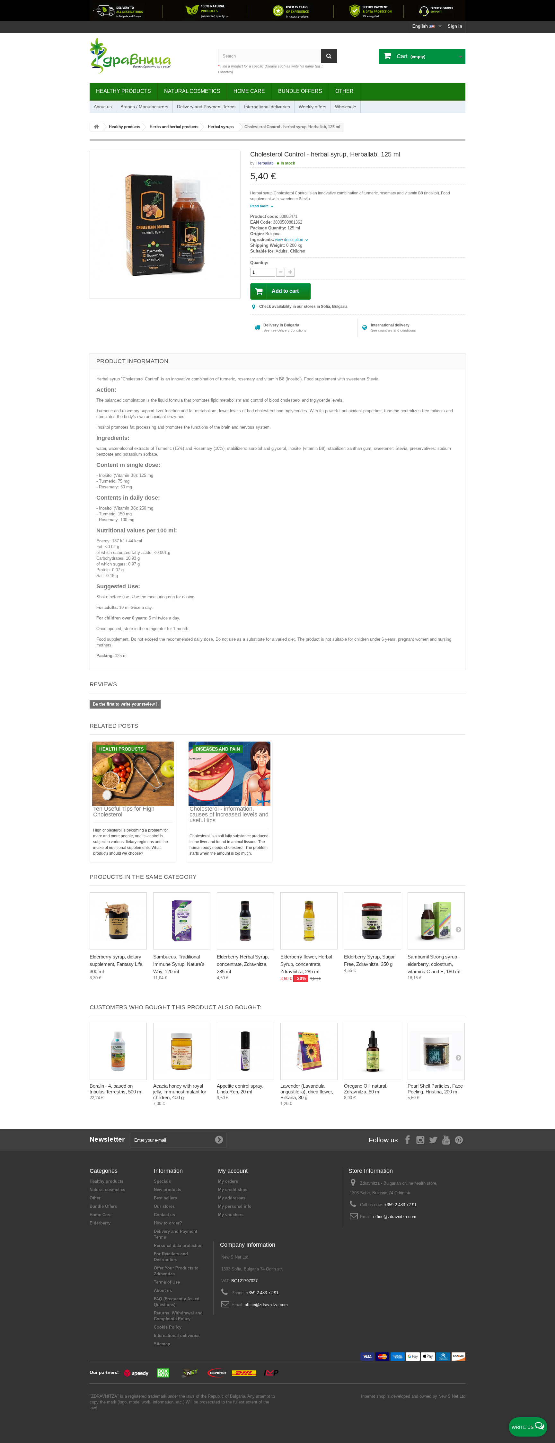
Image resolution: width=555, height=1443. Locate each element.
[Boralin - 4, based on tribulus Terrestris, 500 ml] (118, 1051)
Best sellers (165, 1198)
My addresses (231, 1198)
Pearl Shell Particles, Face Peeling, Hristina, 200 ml (435, 1088)
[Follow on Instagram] (420, 1139)
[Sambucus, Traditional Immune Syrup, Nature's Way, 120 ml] (181, 920)
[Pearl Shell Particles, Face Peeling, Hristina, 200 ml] (436, 1051)
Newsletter (107, 1139)
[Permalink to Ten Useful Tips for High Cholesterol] (133, 774)
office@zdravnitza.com (394, 1216)
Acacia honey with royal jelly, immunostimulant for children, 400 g (179, 1091)
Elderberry (100, 1223)
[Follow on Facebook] (408, 1139)
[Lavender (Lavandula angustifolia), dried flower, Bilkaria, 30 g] (309, 1051)
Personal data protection (178, 1245)
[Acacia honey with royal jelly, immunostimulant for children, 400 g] (181, 1051)
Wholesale (345, 106)
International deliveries (267, 106)
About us (103, 106)
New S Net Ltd (451, 1396)
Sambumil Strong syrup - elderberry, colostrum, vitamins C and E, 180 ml (434, 964)
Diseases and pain (218, 749)
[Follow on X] (433, 1139)
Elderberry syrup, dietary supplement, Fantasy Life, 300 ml (117, 964)
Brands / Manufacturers (144, 106)
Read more (259, 206)
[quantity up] (280, 272)
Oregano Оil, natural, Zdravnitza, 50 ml (365, 1088)
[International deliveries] (277, 10)
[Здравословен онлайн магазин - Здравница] (149, 56)
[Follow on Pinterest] (459, 1139)
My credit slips (232, 1189)
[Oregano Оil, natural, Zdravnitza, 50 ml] (372, 1051)
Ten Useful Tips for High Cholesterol (123, 812)
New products (167, 1189)
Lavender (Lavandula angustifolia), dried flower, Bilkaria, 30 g (306, 1091)
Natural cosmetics (192, 91)
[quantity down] (290, 272)
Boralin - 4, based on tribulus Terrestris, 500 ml (116, 1088)
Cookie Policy (167, 1327)
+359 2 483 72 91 (400, 1204)
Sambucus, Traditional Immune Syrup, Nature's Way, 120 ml (179, 964)
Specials (162, 1181)
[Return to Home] (96, 127)
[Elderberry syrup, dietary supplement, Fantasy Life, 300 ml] (118, 920)
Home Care (249, 91)
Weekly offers (312, 106)
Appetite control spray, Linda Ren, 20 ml (240, 1088)
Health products (121, 749)
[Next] (458, 929)
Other (344, 91)
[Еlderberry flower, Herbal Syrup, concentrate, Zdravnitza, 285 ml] (309, 920)
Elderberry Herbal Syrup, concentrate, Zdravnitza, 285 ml (243, 964)
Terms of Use (167, 1282)
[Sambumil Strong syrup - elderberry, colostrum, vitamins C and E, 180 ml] (436, 920)
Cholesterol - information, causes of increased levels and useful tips (229, 815)
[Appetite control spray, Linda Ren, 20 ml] (245, 1051)
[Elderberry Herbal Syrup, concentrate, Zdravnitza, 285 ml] (245, 920)
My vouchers (230, 1214)
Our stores (164, 1206)
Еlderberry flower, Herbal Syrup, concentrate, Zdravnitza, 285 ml (306, 964)
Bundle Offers (300, 91)
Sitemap (162, 1343)
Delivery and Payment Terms (206, 106)
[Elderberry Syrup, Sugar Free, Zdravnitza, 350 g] (372, 920)
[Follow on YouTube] (446, 1139)
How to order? (168, 1223)
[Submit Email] (219, 1140)
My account (233, 1171)
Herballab (265, 163)
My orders (228, 1181)
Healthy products (123, 91)
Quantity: (259, 262)
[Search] (329, 56)
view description (289, 239)
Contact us (164, 1214)
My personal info (234, 1206)
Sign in (455, 26)
